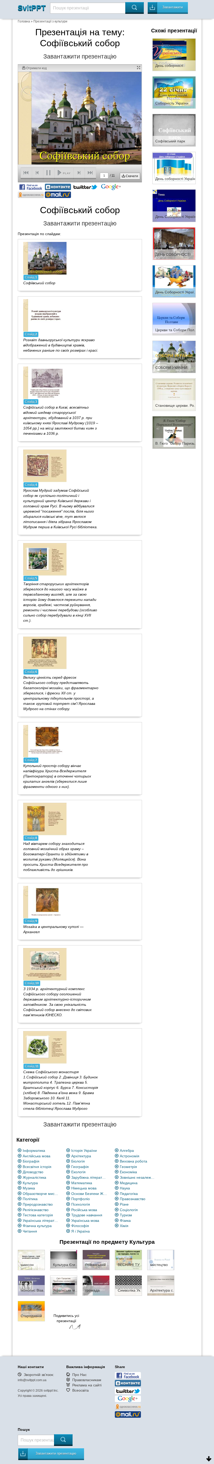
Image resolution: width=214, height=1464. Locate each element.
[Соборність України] (174, 92)
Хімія (124, 1226)
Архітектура (81, 1156)
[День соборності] (174, 54)
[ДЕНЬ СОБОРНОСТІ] (174, 243)
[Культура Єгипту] (63, 1259)
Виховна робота (133, 1161)
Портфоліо (80, 1199)
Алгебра (127, 1150)
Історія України (84, 1150)
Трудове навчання (86, 1215)
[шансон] (31, 1259)
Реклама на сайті (87, 1385)
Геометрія (128, 1167)
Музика (29, 1188)
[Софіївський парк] (174, 130)
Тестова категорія (38, 1215)
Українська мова (85, 1220)
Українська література (41, 1220)
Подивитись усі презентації (66, 1318)
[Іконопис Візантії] (31, 1285)
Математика (81, 1183)
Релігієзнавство (36, 1210)
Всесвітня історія (37, 1167)
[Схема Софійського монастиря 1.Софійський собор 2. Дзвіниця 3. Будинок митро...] (45, 1047)
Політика (30, 1199)
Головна (24, 21)
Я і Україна (80, 1231)
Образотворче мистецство (41, 1194)
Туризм (126, 1215)
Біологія (78, 1161)
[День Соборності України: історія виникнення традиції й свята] (174, 281)
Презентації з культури (50, 21)
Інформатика (34, 1150)
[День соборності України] (174, 168)
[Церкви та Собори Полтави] (174, 319)
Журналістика (34, 1177)
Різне (124, 1204)
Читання (30, 1231)
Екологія (78, 1172)
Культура (30, 1183)
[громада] (96, 1285)
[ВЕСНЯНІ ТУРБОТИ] (128, 1259)
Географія (80, 1167)
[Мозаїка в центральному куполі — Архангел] (45, 902)
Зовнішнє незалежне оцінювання (138, 1177)
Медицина (129, 1183)
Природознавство (38, 1204)
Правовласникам (86, 1380)
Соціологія (129, 1210)
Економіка (128, 1172)
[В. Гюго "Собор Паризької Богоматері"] (174, 432)
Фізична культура (37, 1226)
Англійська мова (36, 1156)
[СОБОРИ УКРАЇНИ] (174, 357)
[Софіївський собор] (45, 258)
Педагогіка (129, 1194)
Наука (125, 1188)
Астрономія (129, 1156)
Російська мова (84, 1210)
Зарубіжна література (89, 1177)
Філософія (80, 1226)
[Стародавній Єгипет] (31, 1311)
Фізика (125, 1220)
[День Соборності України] (174, 205)
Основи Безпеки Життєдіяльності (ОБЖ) (89, 1194)
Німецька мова (84, 1188)
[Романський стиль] (96, 1259)
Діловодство (33, 1172)
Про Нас (79, 1375)
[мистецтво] (160, 1259)
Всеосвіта (80, 1390)
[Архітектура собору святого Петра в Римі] (160, 1285)
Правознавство (132, 1199)
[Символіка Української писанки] (128, 1285)
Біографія (31, 1161)
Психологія (80, 1204)
